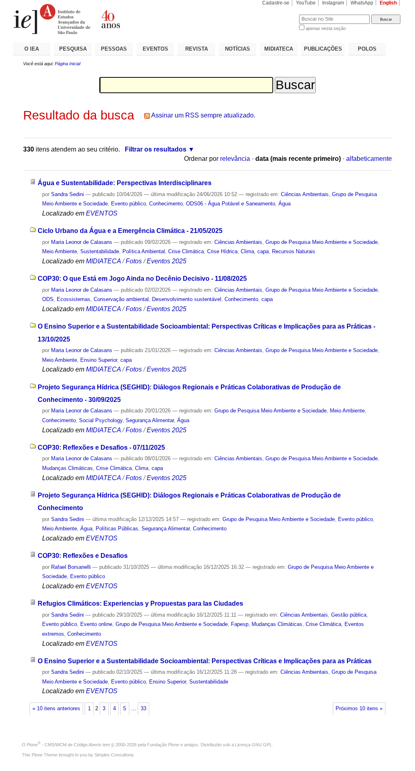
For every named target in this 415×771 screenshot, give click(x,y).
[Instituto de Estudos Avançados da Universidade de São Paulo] (110, 19)
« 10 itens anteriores (56, 708)
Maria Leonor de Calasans (81, 242)
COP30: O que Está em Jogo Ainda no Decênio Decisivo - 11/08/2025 (142, 278)
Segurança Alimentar (150, 420)
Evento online (96, 624)
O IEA (31, 49)
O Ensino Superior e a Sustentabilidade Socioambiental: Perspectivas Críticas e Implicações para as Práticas (205, 661)
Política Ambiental (143, 251)
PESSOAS (114, 49)
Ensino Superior (98, 360)
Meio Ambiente (59, 251)
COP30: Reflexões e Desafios (83, 555)
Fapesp (239, 624)
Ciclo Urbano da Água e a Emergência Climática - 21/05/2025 (130, 230)
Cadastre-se (275, 3)
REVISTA (196, 49)
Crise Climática (186, 251)
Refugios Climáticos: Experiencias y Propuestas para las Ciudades (140, 603)
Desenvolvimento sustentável (186, 299)
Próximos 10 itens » (359, 708)
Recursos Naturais (293, 251)
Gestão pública (348, 615)
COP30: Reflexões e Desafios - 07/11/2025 (101, 447)
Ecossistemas (73, 299)
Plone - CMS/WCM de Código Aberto (64, 744)
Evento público (128, 204)
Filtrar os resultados (155, 149)
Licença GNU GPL (253, 744)
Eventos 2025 (166, 261)
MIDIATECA (278, 49)
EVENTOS (155, 49)
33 (143, 708)
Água (284, 204)
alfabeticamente (369, 158)
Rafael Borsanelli (71, 567)
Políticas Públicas (117, 528)
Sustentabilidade (99, 251)
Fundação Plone (163, 744)
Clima (247, 251)
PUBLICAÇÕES (323, 49)
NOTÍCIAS (237, 49)
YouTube (306, 3)
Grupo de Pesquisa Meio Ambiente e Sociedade (321, 242)
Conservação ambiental (121, 299)
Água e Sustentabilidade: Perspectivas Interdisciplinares (125, 182)
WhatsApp (362, 3)
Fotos (134, 261)
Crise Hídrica (222, 251)
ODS (47, 299)
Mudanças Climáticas (67, 468)
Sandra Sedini (67, 194)
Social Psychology (100, 420)
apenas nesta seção (326, 28)
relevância (235, 158)
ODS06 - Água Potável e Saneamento (230, 204)
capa (263, 251)
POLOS (367, 49)
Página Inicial (67, 63)
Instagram (333, 3)
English (388, 3)
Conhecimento (166, 204)
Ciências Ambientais (305, 194)
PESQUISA (73, 49)
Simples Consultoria (113, 754)
